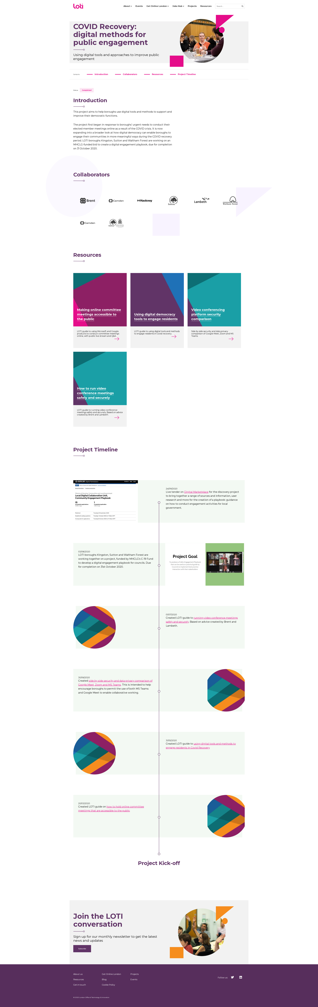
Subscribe (82, 949)
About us (77, 974)
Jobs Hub (177, 6)
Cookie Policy (108, 985)
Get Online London (156, 6)
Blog (104, 979)
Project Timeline (187, 74)
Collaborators (130, 74)
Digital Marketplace (196, 491)
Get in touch (79, 985)
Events (139, 6)
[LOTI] (78, 6)
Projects (192, 6)
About (126, 6)
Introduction (101, 74)
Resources (206, 6)
